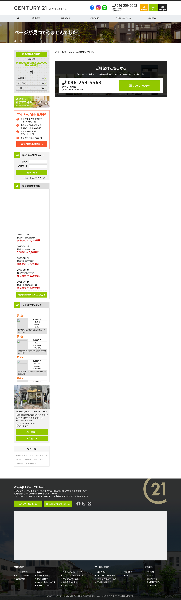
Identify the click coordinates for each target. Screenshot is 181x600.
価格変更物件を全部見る (30, 294)
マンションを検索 (23, 575)
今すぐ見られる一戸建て (72, 572)
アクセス (31, 438)
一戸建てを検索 (22, 572)
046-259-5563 (127, 6)
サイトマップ (151, 585)
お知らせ (126, 575)
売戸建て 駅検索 (30, 459)
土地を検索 (20, 578)
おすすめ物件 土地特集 (46, 582)
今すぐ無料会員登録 (31, 144)
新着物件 (40, 572)
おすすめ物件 (42, 578)
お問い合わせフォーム (59, 503)
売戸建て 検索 (21, 455)
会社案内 (30, 432)
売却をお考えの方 (123, 18)
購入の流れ (101, 572)
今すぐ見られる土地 (70, 578)
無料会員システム (70, 582)
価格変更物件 (42, 575)
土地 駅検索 (30, 463)
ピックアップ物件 (43, 585)
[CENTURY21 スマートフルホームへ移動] (15, 40)
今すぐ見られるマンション (73, 575)
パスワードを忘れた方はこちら (35, 177)
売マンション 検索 (36, 455)
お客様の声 (94, 18)
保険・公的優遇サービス (106, 578)
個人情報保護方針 (153, 582)
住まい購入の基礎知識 (106, 575)
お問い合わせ (151, 578)
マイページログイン (70, 585)
